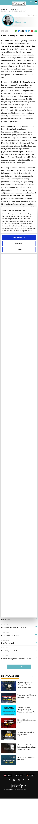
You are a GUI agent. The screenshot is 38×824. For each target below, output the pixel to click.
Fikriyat (10, 815)
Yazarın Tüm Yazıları (19, 692)
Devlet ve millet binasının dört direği (26, 784)
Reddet (19, 249)
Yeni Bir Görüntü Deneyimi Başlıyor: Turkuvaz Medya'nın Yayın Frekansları (27, 735)
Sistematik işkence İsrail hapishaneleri (26, 759)
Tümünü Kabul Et (19, 237)
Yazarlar (14, 9)
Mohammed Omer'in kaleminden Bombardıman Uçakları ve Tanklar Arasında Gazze (27, 772)
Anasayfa (4, 9)
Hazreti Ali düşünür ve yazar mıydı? (14, 653)
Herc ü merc (5, 645)
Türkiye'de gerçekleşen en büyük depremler (26, 721)
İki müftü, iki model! (9, 676)
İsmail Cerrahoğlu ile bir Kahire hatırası (16, 684)
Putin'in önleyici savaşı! (10, 661)
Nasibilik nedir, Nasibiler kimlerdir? (14, 11)
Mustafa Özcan (20, 22)
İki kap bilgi (5, 637)
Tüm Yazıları (31, 15)
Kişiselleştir (18, 243)
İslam (3, 43)
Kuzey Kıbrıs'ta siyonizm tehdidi (26, 746)
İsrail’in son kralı (7, 668)
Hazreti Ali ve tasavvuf (9, 629)
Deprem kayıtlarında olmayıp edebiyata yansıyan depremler (25, 710)
